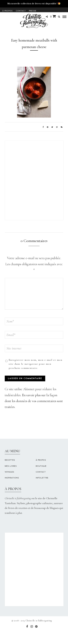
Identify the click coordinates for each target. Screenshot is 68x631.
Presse (32, 11)
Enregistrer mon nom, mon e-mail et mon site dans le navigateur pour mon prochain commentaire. (35, 363)
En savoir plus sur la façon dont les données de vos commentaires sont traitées (34, 401)
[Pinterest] (36, 626)
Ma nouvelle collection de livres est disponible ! (32, 3)
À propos (7, 11)
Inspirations (12, 478)
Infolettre (42, 478)
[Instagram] (31, 626)
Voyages (9, 472)
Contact (21, 11)
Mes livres (11, 466)
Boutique (41, 466)
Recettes (10, 460)
